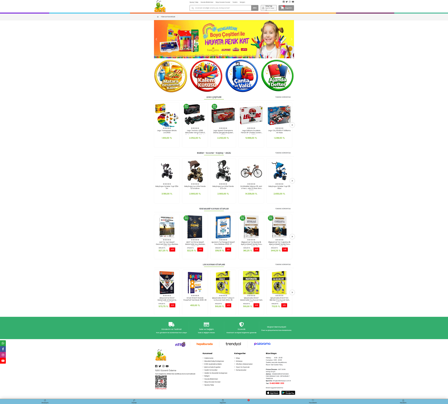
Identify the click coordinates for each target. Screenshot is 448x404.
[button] (156, 39)
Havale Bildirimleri (207, 2)
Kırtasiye (239, 361)
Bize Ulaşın (271, 353)
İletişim (242, 2)
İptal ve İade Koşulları (212, 367)
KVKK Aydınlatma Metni (213, 364)
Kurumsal (207, 353)
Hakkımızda (208, 358)
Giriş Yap (268, 6)
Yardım (235, 2)
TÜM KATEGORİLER (168, 17)
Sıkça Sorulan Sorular (223, 2)
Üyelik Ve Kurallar (210, 370)
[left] (154, 125)
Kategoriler (240, 353)
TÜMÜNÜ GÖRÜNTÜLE (283, 97)
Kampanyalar (241, 370)
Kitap (238, 358)
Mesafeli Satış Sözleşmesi (214, 361)
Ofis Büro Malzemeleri (244, 364)
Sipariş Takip (194, 2)
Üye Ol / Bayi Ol (269, 9)
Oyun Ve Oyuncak (243, 367)
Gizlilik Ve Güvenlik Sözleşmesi (215, 373)
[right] (292, 125)
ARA (255, 8)
